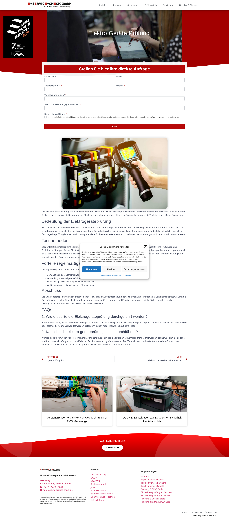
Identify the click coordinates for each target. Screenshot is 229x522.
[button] (145, 247)
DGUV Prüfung (98, 474)
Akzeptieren (91, 269)
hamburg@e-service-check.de (57, 489)
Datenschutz (117, 275)
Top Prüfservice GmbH (152, 485)
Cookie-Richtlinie (104, 275)
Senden (114, 126)
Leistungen (131, 5)
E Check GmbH (98, 500)
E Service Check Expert (102, 493)
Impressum (127, 275)
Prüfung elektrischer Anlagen (156, 501)
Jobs (93, 487)
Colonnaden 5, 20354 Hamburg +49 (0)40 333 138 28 (55, 483)
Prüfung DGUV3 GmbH (152, 489)
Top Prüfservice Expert (152, 479)
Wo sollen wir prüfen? (55, 95)
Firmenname (51, 76)
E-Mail (120, 76)
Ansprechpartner (53, 86)
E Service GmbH (99, 490)
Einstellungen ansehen (134, 269)
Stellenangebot (98, 484)
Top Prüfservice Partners (153, 482)
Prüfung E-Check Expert (153, 498)
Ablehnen (111, 269)
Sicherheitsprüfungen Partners (156, 492)
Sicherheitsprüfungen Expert (155, 495)
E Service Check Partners (103, 496)
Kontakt (102, 5)
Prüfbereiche (151, 5)
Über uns (116, 5)
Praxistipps (168, 5)
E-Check (145, 476)
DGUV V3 (95, 480)
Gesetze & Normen (188, 5)
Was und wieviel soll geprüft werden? (62, 104)
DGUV (94, 477)
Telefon (120, 86)
